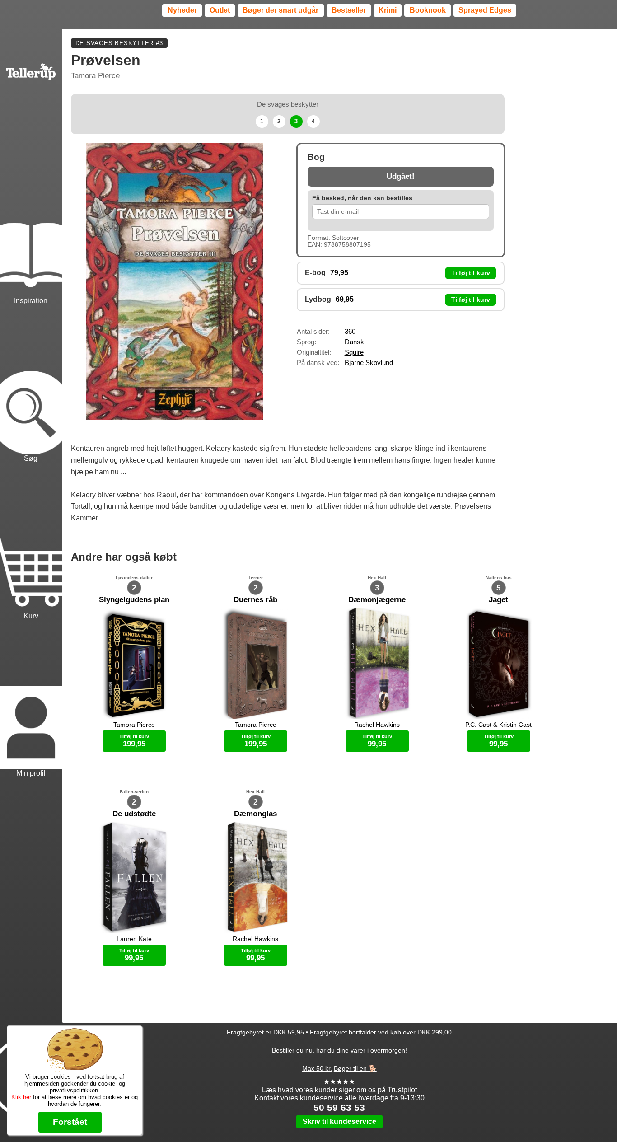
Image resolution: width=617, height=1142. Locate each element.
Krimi (388, 10)
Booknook (428, 10)
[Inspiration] (31, 227)
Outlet (220, 10)
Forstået (70, 1122)
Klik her (21, 1097)
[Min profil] (31, 700)
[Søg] (31, 384)
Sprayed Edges (484, 10)
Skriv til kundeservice (339, 1121)
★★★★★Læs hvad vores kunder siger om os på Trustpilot (339, 1086)
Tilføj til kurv (470, 273)
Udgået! (401, 176)
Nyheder (182, 10)
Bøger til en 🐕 (355, 1068)
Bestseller (349, 10)
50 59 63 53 (339, 1107)
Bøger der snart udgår (280, 10)
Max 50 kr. (317, 1068)
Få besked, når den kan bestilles (362, 198)
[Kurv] (31, 542)
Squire (354, 352)
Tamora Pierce (95, 75)
